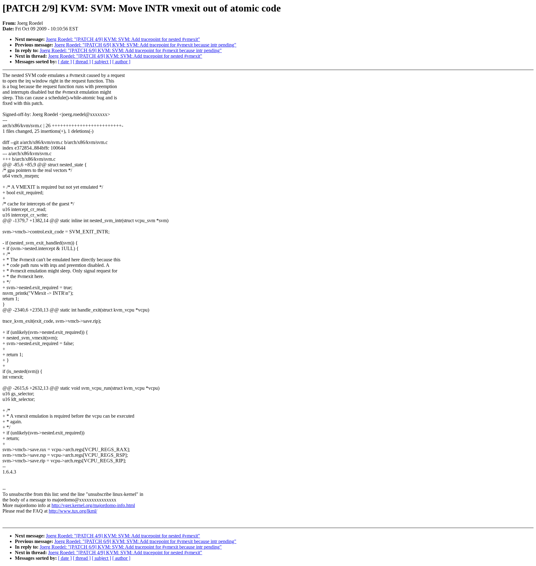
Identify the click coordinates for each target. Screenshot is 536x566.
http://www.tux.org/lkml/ (73, 511)
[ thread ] (82, 61)
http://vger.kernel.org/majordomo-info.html (93, 505)
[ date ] (65, 61)
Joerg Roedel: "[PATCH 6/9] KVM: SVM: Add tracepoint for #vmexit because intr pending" (145, 44)
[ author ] (121, 61)
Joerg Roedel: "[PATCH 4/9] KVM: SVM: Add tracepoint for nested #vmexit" (123, 39)
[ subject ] (101, 61)
